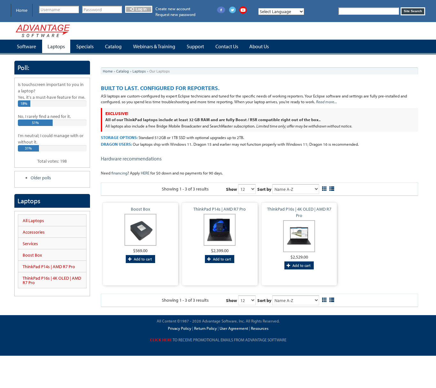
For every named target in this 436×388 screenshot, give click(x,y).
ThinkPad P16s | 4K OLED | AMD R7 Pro (52, 280)
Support (195, 46)
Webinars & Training (154, 46)
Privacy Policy (179, 328)
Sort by (264, 189)
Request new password (175, 14)
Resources (259, 328)
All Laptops (33, 220)
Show (231, 189)
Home (21, 10)
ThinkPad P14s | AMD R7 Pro (49, 266)
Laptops (56, 46)
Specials (85, 46)
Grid (324, 187)
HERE (145, 172)
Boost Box (32, 255)
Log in (141, 9)
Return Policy (205, 328)
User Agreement (234, 328)
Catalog (113, 46)
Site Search (413, 11)
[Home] (43, 31)
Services (30, 243)
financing (119, 172)
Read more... (326, 101)
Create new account (172, 8)
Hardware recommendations (131, 158)
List (331, 187)
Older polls (41, 178)
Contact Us (226, 46)
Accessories (34, 232)
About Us (259, 46)
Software (26, 46)
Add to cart (142, 259)
